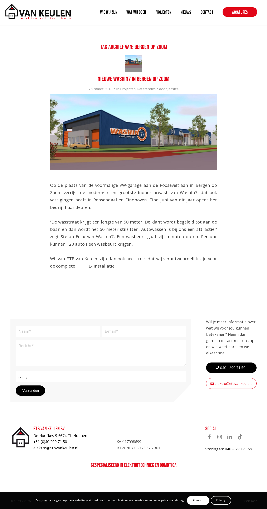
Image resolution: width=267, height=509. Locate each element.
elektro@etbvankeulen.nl (55, 447)
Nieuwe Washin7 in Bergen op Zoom (133, 79)
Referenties (146, 88)
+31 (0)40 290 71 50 (50, 441)
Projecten (128, 88)
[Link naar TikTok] (240, 437)
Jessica (173, 88)
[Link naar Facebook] (209, 437)
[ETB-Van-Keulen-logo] (38, 11)
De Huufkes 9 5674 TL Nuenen (60, 435)
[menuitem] (109, 12)
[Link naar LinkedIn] (230, 437)
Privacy (220, 500)
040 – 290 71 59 (238, 448)
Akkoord (198, 500)
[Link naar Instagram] (220, 437)
